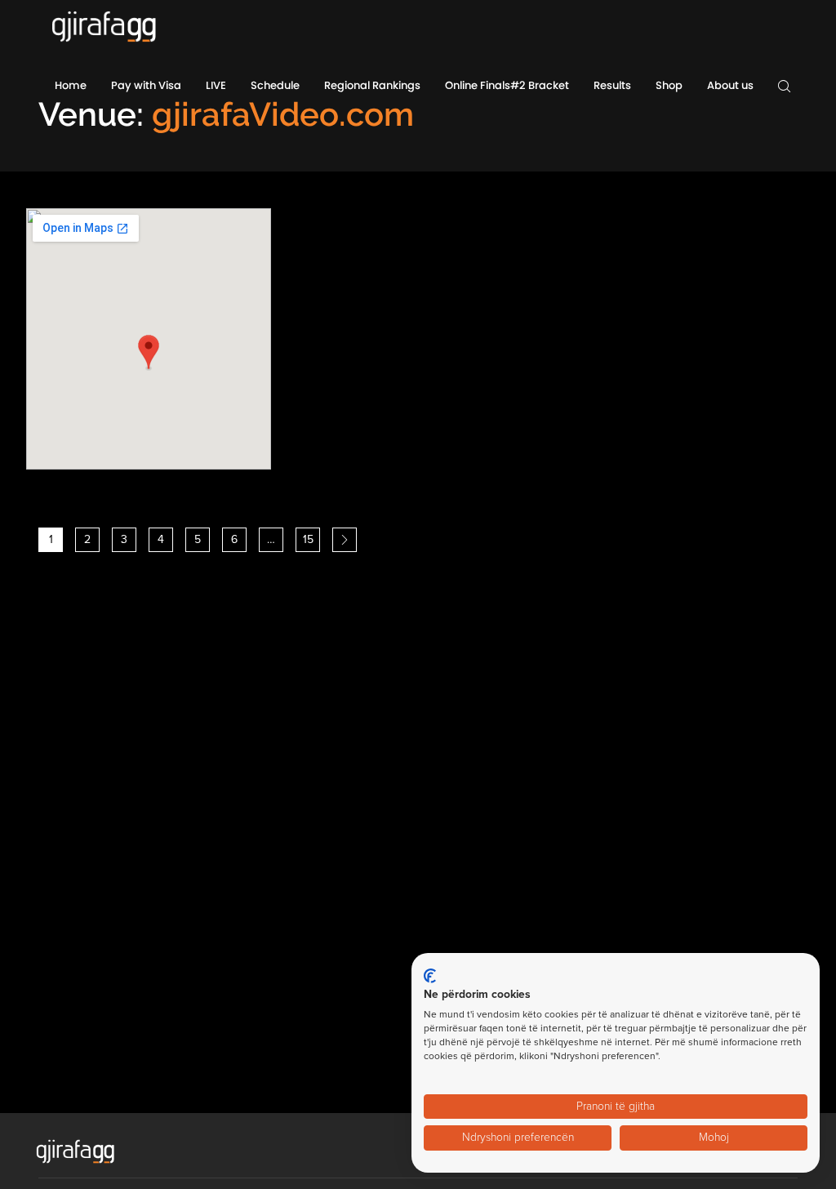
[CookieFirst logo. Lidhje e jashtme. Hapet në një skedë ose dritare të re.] (430, 976)
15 (308, 539)
